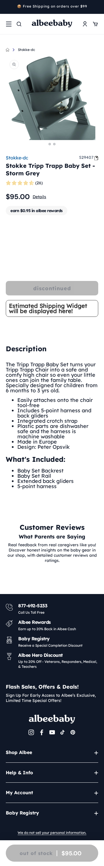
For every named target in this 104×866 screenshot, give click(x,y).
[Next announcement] (96, 7)
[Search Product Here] (19, 24)
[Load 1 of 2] (49, 144)
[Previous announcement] (7, 7)
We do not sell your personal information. (52, 832)
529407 (86, 157)
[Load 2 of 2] (54, 144)
